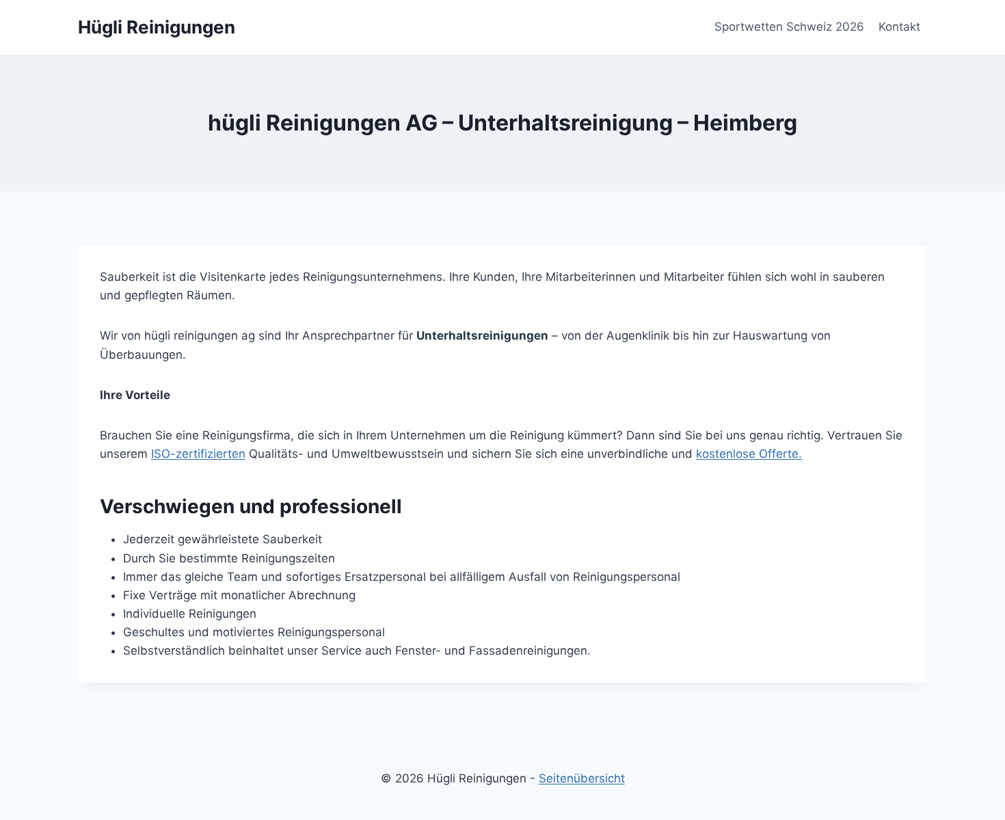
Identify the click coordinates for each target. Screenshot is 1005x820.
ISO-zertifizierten (198, 454)
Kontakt (899, 26)
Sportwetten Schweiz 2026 (789, 26)
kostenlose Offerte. (749, 454)
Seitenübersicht (582, 778)
